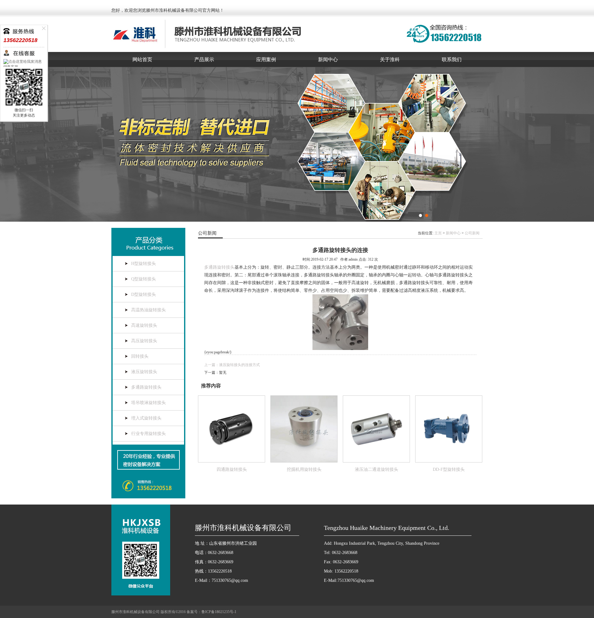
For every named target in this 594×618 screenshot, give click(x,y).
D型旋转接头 (143, 294)
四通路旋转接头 (232, 469)
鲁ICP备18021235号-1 (218, 612)
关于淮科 (390, 59)
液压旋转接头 (144, 371)
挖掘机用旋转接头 (304, 469)
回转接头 (139, 356)
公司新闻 (472, 233)
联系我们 (452, 59)
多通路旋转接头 (146, 387)
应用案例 (266, 59)
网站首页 (142, 59)
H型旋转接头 (143, 263)
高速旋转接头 (144, 325)
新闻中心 (328, 59)
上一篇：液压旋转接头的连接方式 (232, 365)
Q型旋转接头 (143, 279)
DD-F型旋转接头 (449, 469)
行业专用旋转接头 (148, 433)
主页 (438, 233)
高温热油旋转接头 (148, 310)
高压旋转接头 (144, 341)
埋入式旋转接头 (146, 418)
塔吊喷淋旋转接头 (148, 402)
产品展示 (204, 59)
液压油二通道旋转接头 (376, 469)
